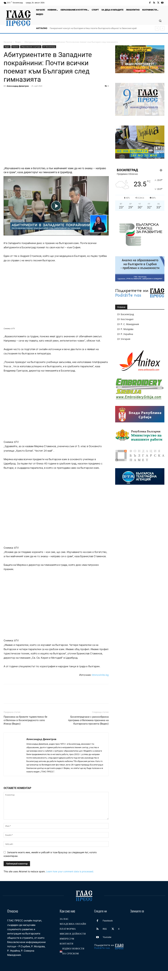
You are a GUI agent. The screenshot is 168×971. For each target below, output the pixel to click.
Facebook (108, 920)
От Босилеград (49, 46)
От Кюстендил (125, 319)
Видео (18, 42)
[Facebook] (150, 3)
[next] (162, 28)
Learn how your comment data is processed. (70, 871)
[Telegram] (52, 93)
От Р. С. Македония (128, 324)
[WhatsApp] (29, 93)
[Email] (37, 93)
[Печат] (44, 93)
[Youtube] (162, 3)
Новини (15, 46)
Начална (8, 42)
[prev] (157, 28)
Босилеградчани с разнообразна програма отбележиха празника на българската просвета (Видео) (88, 720)
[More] (67, 93)
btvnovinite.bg (100, 674)
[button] (160, 20)
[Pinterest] (22, 93)
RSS (105, 929)
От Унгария (123, 339)
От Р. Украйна (125, 334)
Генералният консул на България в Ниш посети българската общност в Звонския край (93, 28)
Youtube (107, 937)
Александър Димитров (18, 86)
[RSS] (154, 3)
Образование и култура (30, 46)
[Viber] (59, 93)
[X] (158, 3)
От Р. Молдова (125, 329)
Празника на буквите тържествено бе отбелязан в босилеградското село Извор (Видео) (25, 720)
